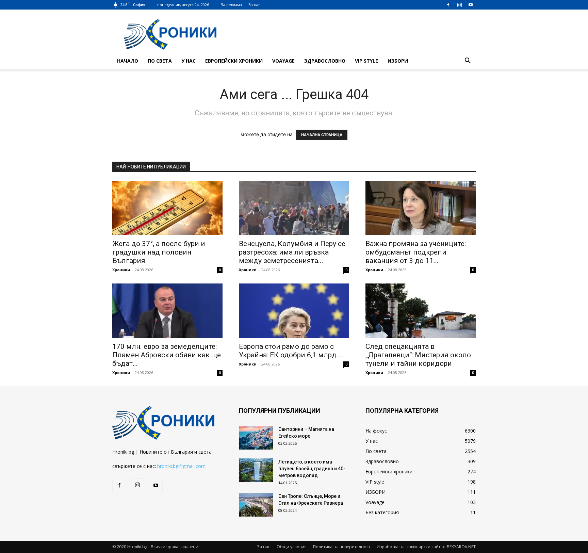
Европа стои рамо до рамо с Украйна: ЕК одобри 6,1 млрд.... (291, 350)
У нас (188, 61)
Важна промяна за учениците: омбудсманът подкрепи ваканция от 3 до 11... (415, 252)
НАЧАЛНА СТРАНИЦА (321, 134)
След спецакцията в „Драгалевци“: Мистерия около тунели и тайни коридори (418, 355)
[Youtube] (471, 5)
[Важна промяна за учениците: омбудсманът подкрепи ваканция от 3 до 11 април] (420, 208)
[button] (467, 61)
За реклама (231, 4)
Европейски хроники (234, 61)
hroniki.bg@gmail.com (181, 466)
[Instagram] (459, 5)
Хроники (121, 269)
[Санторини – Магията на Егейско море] (256, 438)
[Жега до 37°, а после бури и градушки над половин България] (167, 208)
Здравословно (324, 61)
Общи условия (292, 547)
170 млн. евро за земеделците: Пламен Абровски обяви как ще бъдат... (166, 355)
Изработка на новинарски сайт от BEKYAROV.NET (426, 547)
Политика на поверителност (341, 547)
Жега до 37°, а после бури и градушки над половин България (158, 252)
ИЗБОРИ (398, 61)
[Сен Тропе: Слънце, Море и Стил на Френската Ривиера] (256, 505)
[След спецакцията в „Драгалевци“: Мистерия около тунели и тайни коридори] (420, 310)
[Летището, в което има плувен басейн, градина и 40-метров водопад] (256, 470)
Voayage (283, 61)
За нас (254, 4)
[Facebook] (448, 5)
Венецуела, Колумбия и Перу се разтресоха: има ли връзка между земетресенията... (292, 252)
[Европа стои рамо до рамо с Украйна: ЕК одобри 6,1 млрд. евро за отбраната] (294, 310)
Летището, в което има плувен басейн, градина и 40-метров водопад (311, 468)
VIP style (366, 61)
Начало (127, 61)
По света (160, 61)
